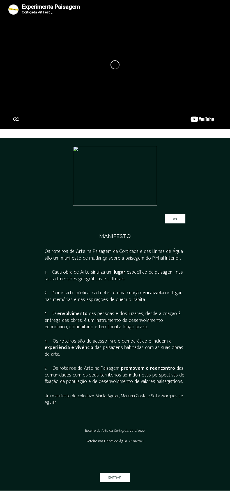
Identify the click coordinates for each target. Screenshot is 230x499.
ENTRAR (114, 477)
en (175, 219)
